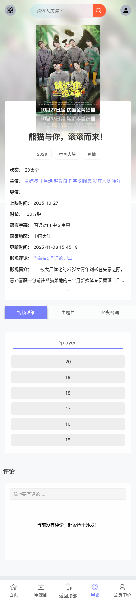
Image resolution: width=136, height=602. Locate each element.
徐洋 (116, 181)
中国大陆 (67, 154)
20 (68, 361)
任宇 (72, 181)
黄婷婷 (31, 181)
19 (68, 377)
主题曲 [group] (68, 312)
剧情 (92, 154)
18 (68, 392)
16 (68, 424)
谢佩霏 (85, 181)
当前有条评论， (50, 258)
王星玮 (46, 181)
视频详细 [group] (26, 312)
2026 (42, 154)
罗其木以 (102, 181)
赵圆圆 (60, 181)
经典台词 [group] (110, 312)
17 (68, 408)
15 (68, 439)
